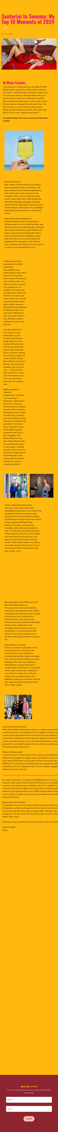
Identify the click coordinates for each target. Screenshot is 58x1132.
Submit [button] (29, 1119)
